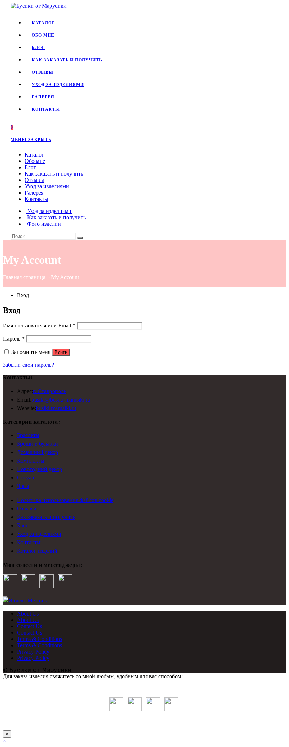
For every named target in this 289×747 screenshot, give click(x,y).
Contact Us (29, 626)
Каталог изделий (37, 551)
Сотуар (25, 477)
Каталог (34, 155)
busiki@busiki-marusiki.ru (60, 400)
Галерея (34, 193)
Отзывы (34, 180)
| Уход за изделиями (48, 211)
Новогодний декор (39, 469)
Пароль (14, 339)
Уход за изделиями (47, 186)
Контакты (36, 199)
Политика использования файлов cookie (65, 500)
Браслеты (28, 435)
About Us (28, 614)
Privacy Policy (33, 652)
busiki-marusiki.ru (56, 408)
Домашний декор (37, 452)
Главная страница (24, 277)
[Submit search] (80, 238)
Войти (61, 352)
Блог (30, 167)
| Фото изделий (43, 224)
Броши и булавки (37, 444)
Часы (23, 486)
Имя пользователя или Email (39, 326)
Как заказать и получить (54, 174)
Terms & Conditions (39, 639)
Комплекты (30, 461)
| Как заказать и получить (55, 217)
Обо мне (35, 161)
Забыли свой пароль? (28, 365)
